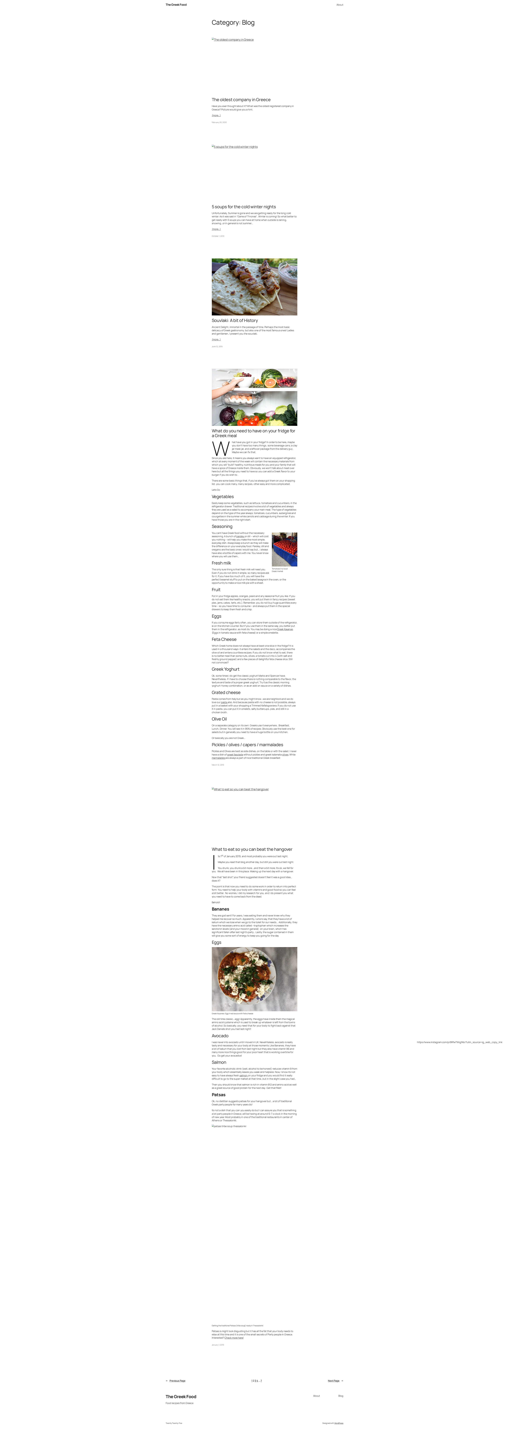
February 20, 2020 (219, 122)
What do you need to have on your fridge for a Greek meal (253, 433)
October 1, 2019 (218, 236)
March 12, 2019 (218, 765)
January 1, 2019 (218, 1345)
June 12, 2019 (217, 346)
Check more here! (234, 1337)
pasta (224, 702)
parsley (240, 536)
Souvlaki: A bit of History (235, 320)
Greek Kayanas (285, 629)
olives (285, 754)
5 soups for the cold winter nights (244, 206)
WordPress (338, 1423)
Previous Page (175, 1380)
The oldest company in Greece (241, 99)
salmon (244, 1075)
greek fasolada (235, 754)
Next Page (335, 1380)
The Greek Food (176, 5)
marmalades (218, 757)
